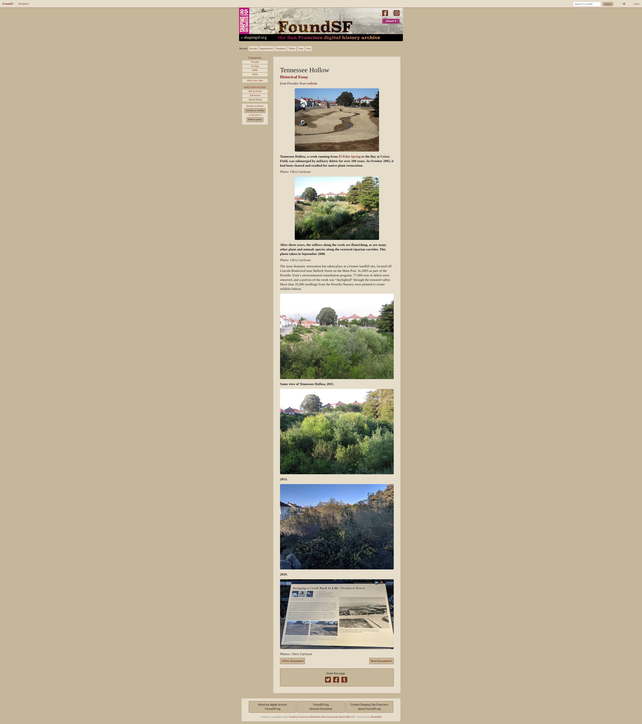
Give (308, 48)
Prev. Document (293, 661)
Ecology (255, 66)
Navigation (23, 4)
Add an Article (255, 91)
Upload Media (255, 99)
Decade (253, 48)
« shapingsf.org (254, 37)
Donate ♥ (391, 21)
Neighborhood (266, 48)
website (312, 83)
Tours (300, 48)
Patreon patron (255, 120)
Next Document (381, 661)
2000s (255, 70)
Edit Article (255, 95)
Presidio (255, 62)
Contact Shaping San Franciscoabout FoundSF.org (369, 706)
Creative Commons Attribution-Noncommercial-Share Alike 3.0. (322, 716)
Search (607, 4)
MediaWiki (376, 716)
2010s (255, 74)
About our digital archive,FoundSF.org (272, 706)
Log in (636, 4)
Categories (254, 57)
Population (281, 48)
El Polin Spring (350, 156)
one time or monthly (255, 111)
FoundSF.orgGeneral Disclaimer (320, 706)
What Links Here (255, 80)
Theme (291, 48)
